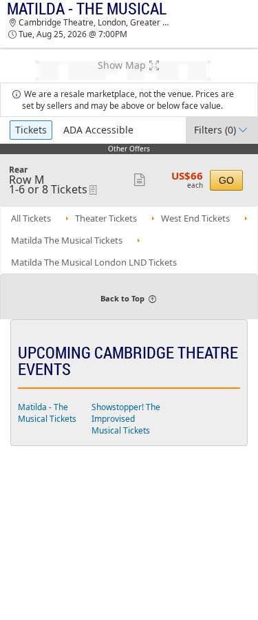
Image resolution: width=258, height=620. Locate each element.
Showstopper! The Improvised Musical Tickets (126, 418)
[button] (129, 65)
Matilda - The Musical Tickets (47, 413)
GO (226, 180)
